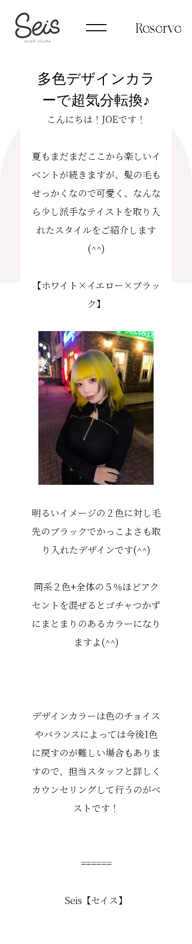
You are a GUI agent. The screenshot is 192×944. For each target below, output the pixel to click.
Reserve (159, 26)
